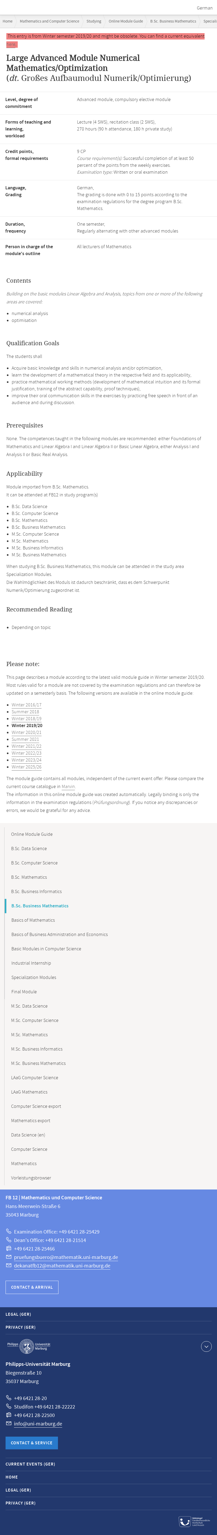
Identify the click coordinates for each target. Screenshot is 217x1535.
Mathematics (24, 1164)
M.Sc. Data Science (29, 1006)
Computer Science (29, 1149)
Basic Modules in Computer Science (46, 949)
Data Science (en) (28, 1135)
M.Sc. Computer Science (34, 1020)
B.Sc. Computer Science (34, 863)
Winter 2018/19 (27, 719)
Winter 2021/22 (27, 746)
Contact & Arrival (32, 1287)
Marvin (68, 787)
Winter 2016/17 (27, 705)
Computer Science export (36, 1106)
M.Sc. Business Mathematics (38, 1063)
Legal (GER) (18, 1314)
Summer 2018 (25, 712)
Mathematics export (30, 1121)
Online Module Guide (126, 21)
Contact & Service (32, 1443)
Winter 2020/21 (27, 732)
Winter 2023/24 (27, 760)
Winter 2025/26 (27, 767)
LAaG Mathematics (29, 1092)
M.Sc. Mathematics (29, 1035)
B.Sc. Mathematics (29, 877)
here (10, 44)
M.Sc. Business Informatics (36, 1049)
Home (7, 21)
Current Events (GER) (30, 1464)
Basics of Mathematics (33, 920)
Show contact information (206, 1346)
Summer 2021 (25, 739)
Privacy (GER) (21, 1327)
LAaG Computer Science (34, 1078)
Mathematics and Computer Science (49, 21)
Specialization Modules (33, 977)
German (205, 8)
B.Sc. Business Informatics (36, 892)
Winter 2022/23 (27, 753)
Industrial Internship (31, 963)
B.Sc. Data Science (29, 849)
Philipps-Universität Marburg (28, 1346)
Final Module (24, 992)
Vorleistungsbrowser (31, 1178)
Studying (94, 21)
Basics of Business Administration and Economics (59, 935)
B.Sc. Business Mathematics (173, 21)
